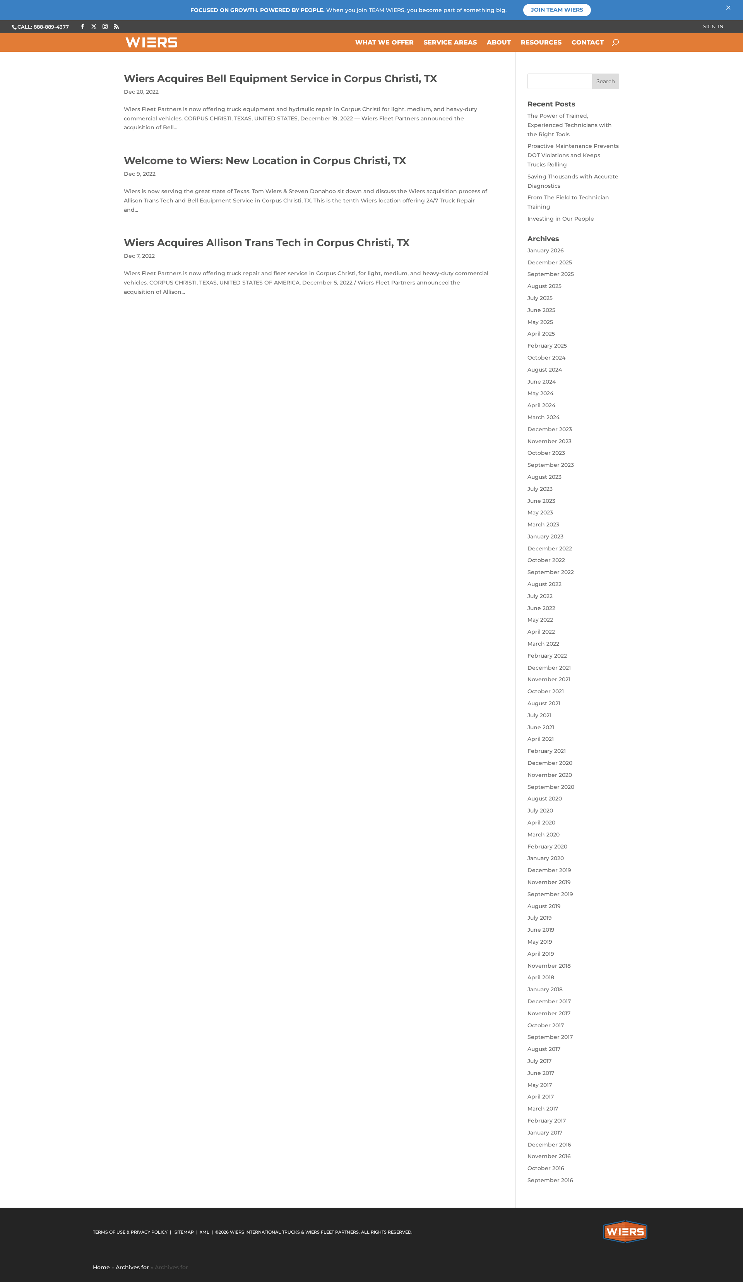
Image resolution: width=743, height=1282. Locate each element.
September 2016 (550, 1180)
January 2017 (544, 1132)
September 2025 (550, 274)
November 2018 (549, 965)
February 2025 (547, 345)
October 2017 (545, 1025)
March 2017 (542, 1108)
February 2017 (546, 1120)
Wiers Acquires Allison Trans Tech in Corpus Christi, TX (267, 243)
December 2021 (549, 667)
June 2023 (541, 500)
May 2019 (539, 941)
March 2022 (543, 643)
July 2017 (539, 1060)
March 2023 (543, 524)
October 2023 (546, 452)
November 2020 (549, 774)
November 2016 (549, 1156)
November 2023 (549, 441)
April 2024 (541, 405)
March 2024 (543, 417)
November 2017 (548, 1013)
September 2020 (550, 786)
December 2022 (549, 548)
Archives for (132, 1267)
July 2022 (540, 596)
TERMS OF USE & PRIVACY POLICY (130, 1232)
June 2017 (540, 1072)
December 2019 (549, 870)
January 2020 (545, 858)
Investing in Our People (560, 218)
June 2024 (541, 381)
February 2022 (547, 655)
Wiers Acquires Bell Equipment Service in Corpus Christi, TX (280, 78)
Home (101, 1267)
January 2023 (545, 536)
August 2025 (544, 286)
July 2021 (539, 715)
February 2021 (546, 750)
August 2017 (543, 1048)
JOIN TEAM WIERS (557, 9)
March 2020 (543, 834)
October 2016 (545, 1168)
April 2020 (541, 822)
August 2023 (544, 476)
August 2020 (544, 798)
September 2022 (550, 572)
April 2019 (540, 953)
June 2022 (541, 608)
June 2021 (540, 727)
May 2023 (540, 512)
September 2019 (550, 894)
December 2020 (549, 762)
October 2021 (545, 691)
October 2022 (546, 560)
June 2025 (541, 310)
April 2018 (540, 977)
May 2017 (539, 1084)
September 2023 (550, 464)
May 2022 (540, 619)
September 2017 (550, 1036)
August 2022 (544, 584)
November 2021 (548, 679)
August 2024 (544, 369)
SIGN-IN (713, 26)
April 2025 (541, 333)
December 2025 (549, 262)
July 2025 (540, 298)
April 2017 (540, 1096)
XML (204, 1232)
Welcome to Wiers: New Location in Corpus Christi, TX (265, 160)
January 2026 (545, 250)
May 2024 (540, 393)
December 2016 (549, 1144)
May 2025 (540, 322)
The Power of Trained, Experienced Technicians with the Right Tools (569, 125)
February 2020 (547, 846)
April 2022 (541, 631)
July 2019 (539, 917)
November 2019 (549, 882)
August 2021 (543, 703)
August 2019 (544, 906)
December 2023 (549, 429)
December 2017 (549, 1001)
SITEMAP (184, 1232)
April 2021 (540, 738)
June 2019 (541, 929)
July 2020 (540, 810)
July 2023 (540, 488)
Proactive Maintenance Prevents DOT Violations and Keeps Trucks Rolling (573, 155)
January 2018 (545, 989)
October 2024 (546, 357)
